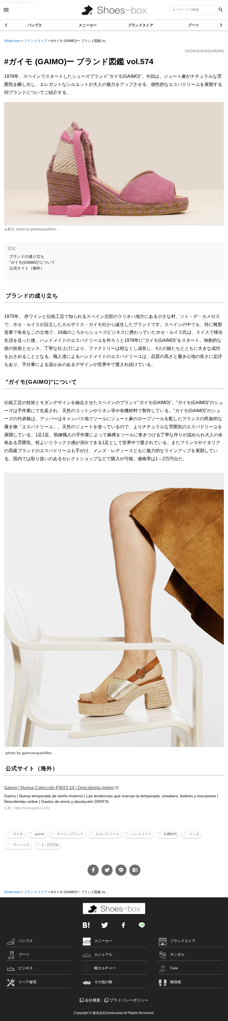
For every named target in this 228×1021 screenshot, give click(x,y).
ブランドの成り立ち (26, 256)
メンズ (194, 834)
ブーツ (193, 25)
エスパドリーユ (107, 834)
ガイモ (18, 834)
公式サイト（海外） (26, 268)
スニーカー (88, 25)
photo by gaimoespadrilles (36, 229)
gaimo (39, 834)
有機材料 (170, 834)
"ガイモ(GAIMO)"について (32, 262)
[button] (221, 25)
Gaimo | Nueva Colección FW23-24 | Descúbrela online (59, 787)
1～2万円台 (50, 845)
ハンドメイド (141, 834)
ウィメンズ (21, 845)
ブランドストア (140, 25)
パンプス (35, 25)
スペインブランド (70, 834)
